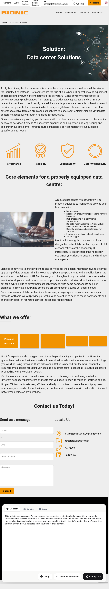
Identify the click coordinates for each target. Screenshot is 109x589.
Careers (7, 3)
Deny (46, 576)
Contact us (84, 12)
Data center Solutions (18, 23)
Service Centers (25, 2)
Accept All (95, 576)
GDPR (16, 3)
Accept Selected (69, 576)
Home (59, 12)
